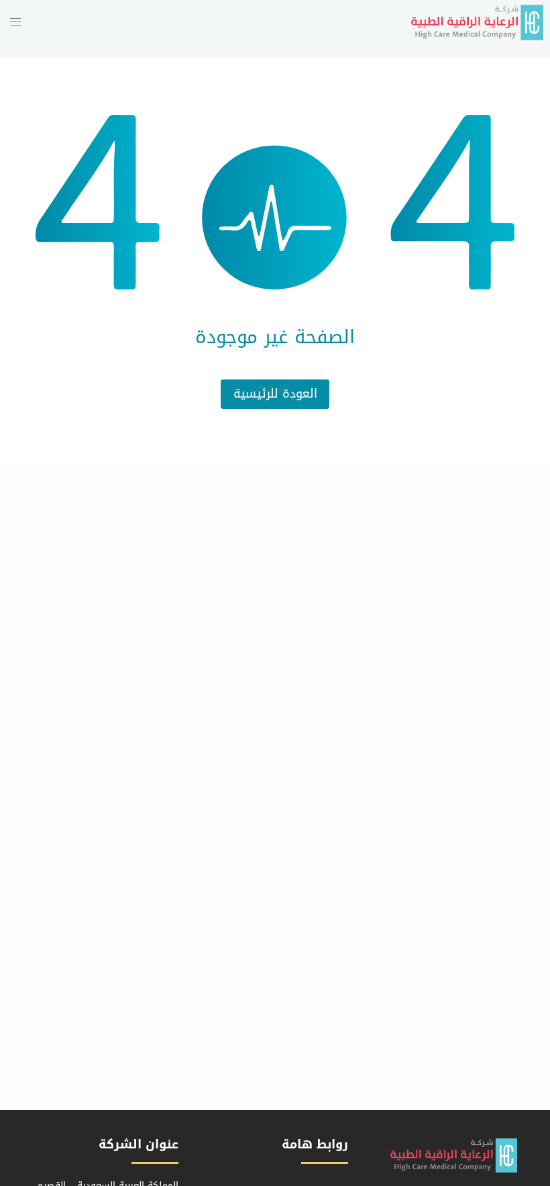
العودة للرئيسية (275, 394)
